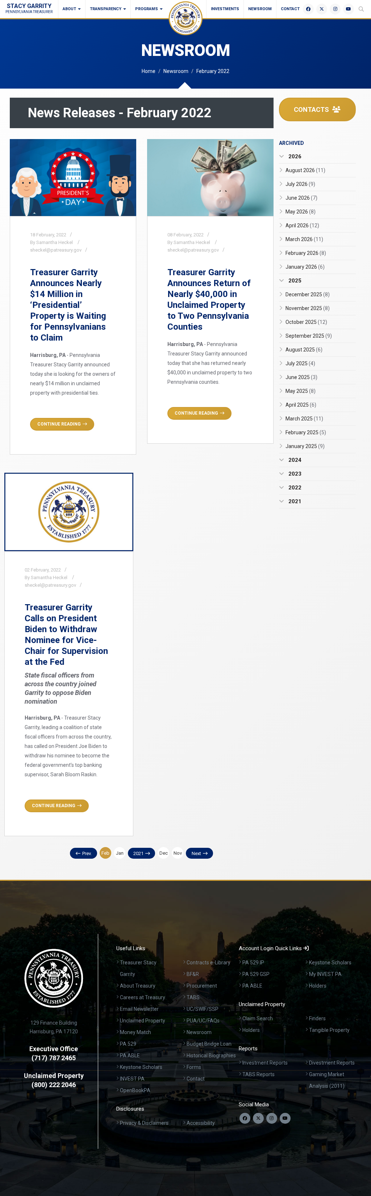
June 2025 (301, 377)
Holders (317, 986)
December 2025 (307, 294)
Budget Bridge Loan (209, 1044)
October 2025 (306, 322)
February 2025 (305, 432)
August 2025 (303, 350)
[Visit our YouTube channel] (285, 1118)
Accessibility (201, 1123)
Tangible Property (329, 1030)
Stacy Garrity (29, 8)
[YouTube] (348, 9)
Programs (147, 9)
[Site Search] (361, 9)
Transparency (106, 9)
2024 (294, 460)
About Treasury (137, 986)
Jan (120, 853)
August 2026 (305, 170)
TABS (193, 997)
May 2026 (300, 212)
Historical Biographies (211, 1055)
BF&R (193, 974)
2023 (294, 474)
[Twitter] (321, 9)
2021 (138, 853)
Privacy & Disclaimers (144, 1123)
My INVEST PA (325, 974)
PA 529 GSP (256, 974)
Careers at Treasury (142, 997)
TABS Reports (258, 1074)
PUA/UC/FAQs (203, 1021)
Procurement (202, 986)
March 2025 (304, 419)
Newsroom (260, 9)
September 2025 (308, 336)
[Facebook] (308, 9)
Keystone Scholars (141, 1067)
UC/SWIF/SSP (202, 1009)
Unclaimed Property (142, 1021)
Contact (290, 9)
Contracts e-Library (208, 962)
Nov (178, 853)
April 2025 (300, 405)
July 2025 (300, 363)
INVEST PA (132, 1079)
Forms (194, 1067)
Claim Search (257, 1018)
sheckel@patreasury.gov (56, 250)
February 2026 (305, 253)
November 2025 (307, 308)
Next (196, 853)
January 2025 (305, 446)
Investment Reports (265, 1063)
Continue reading (59, 424)
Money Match (135, 1032)
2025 (294, 280)
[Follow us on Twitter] (258, 1118)
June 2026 (301, 198)
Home (148, 71)
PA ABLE (130, 1055)
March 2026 (304, 239)
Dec (163, 853)
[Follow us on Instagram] (271, 1118)
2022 (294, 487)
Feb (105, 853)
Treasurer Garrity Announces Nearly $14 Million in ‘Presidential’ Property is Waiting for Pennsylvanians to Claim (68, 305)
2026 (294, 156)
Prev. (87, 853)
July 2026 (300, 184)
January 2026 (305, 267)
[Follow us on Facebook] (244, 1118)
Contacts (312, 109)
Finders (317, 1018)
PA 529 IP (253, 962)
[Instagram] (335, 9)
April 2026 (302, 225)
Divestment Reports (332, 1063)
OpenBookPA (135, 1090)
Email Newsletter (139, 1009)
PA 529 (128, 1044)
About (70, 9)
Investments (225, 9)
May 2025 (300, 391)
